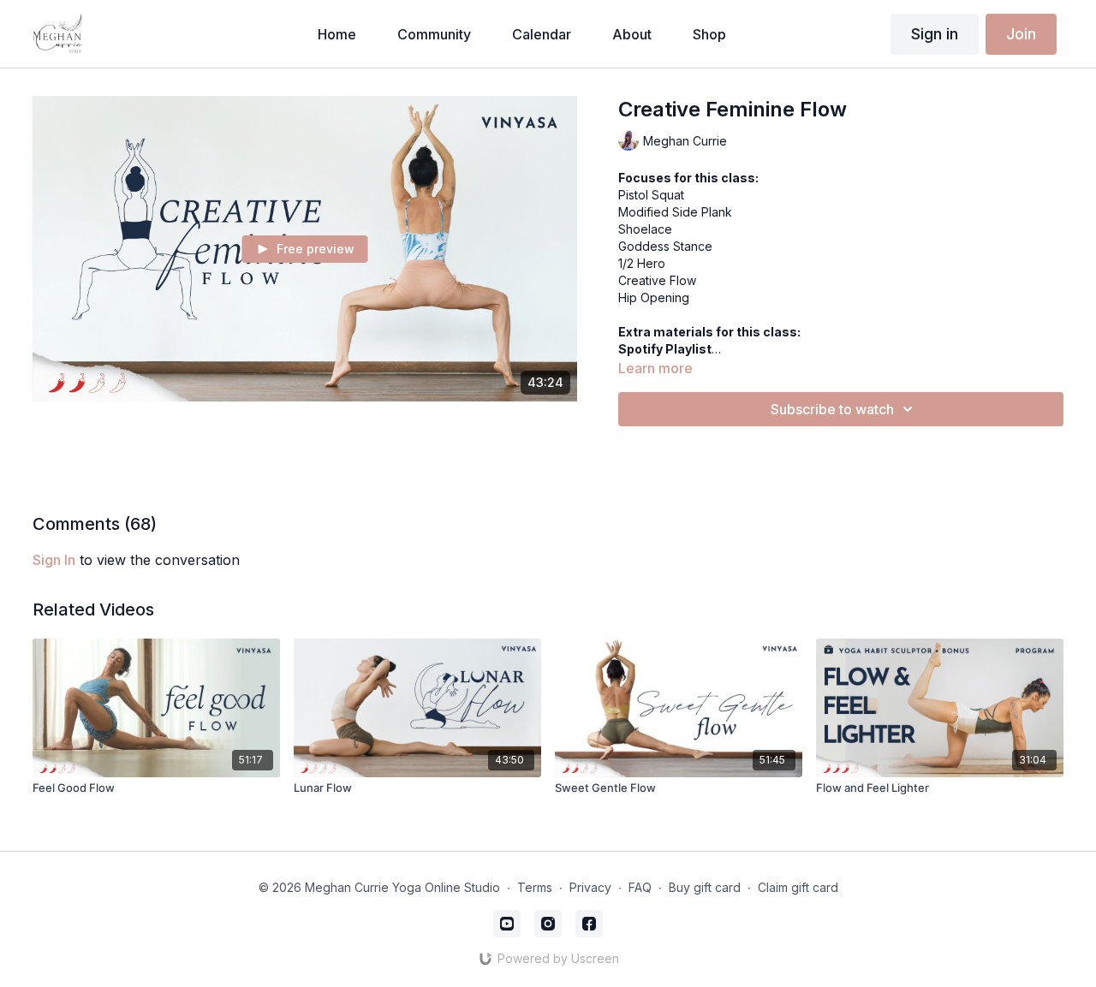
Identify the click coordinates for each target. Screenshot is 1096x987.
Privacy (590, 887)
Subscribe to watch (832, 409)
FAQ (640, 887)
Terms (534, 887)
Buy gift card (705, 887)
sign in (54, 559)
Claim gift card (798, 887)
